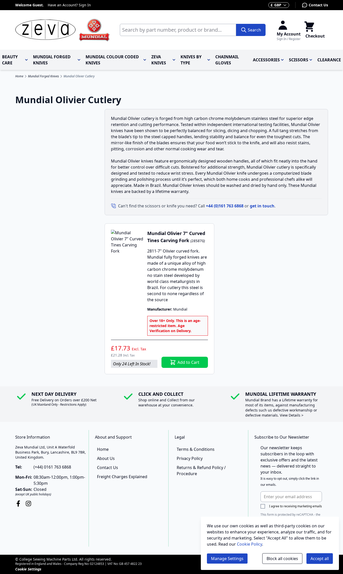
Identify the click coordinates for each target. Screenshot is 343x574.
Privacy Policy (190, 458)
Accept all (320, 558)
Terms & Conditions (196, 449)
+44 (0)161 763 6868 (224, 206)
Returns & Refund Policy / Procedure (201, 470)
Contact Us (318, 5)
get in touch (262, 206)
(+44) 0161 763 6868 (52, 467)
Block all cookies (282, 558)
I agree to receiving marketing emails (295, 506)
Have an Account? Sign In (69, 5)
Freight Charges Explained (122, 476)
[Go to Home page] (62, 30)
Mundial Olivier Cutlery (79, 76)
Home (19, 76)
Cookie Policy (249, 544)
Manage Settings (227, 558)
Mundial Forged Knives (43, 76)
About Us (106, 458)
